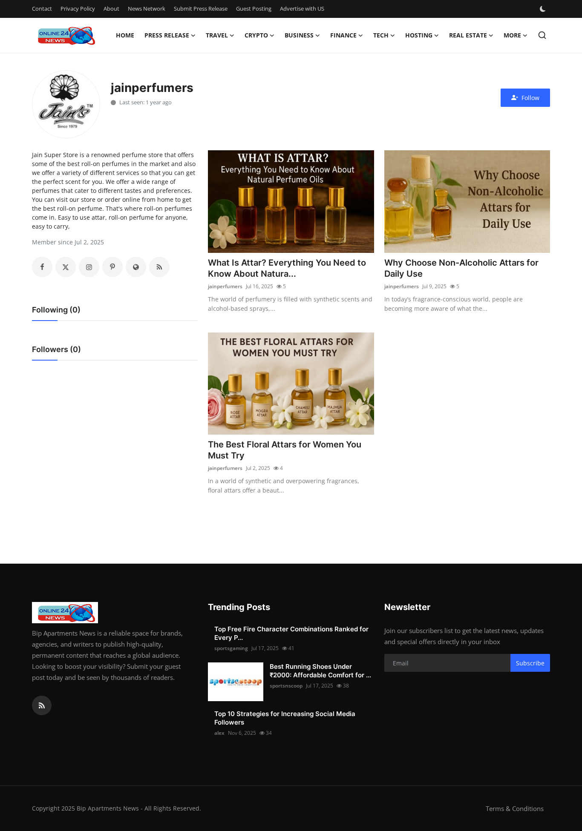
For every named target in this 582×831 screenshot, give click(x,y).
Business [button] (299, 35)
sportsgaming (231, 648)
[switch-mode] (543, 9)
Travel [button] (217, 35)
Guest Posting (253, 8)
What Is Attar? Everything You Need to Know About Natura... (287, 268)
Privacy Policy (78, 8)
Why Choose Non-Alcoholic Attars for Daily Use (461, 268)
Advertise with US (302, 8)
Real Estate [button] (468, 35)
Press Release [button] (166, 35)
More (512, 35)
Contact (42, 8)
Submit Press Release (201, 8)
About (111, 8)
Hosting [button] (418, 35)
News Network (146, 8)
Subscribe (530, 663)
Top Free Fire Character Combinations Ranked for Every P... (291, 633)
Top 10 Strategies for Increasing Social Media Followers (284, 718)
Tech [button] (381, 35)
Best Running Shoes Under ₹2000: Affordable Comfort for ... (320, 670)
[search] (542, 35)
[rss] (42, 705)
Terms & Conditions (515, 808)
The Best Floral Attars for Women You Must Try (284, 450)
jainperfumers (225, 286)
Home (125, 35)
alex (219, 732)
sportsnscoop (286, 685)
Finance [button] (343, 35)
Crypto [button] (256, 35)
